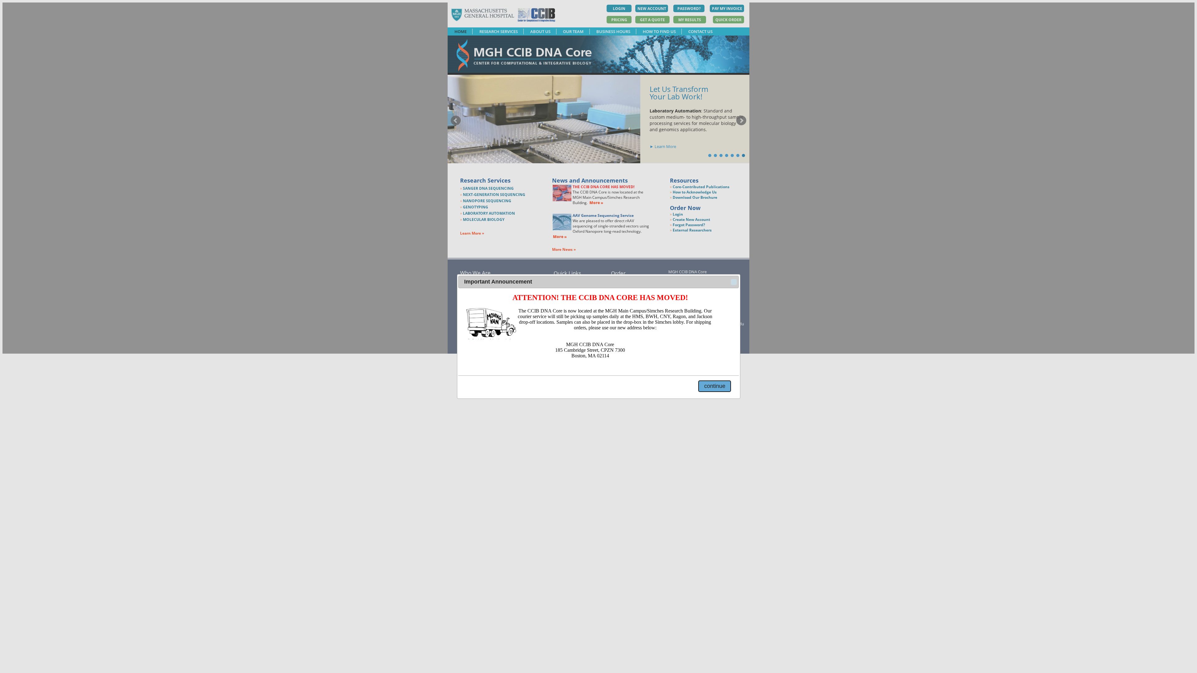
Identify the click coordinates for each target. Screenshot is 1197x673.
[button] (734, 282)
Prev (456, 121)
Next (741, 121)
